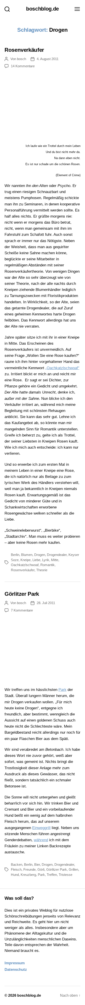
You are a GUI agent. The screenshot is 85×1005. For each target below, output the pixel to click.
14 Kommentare (23, 66)
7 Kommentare (22, 610)
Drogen (39, 555)
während (41, 840)
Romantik (47, 565)
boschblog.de (42, 8)
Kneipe (25, 560)
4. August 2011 (47, 59)
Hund (15, 875)
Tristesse (65, 875)
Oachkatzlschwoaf (25, 565)
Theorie (41, 570)
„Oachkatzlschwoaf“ (62, 368)
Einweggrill (41, 828)
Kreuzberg (28, 875)
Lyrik (45, 560)
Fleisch (16, 869)
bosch (21, 59)
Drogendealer (57, 555)
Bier (37, 864)
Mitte (54, 560)
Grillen (73, 869)
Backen (16, 864)
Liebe (36, 560)
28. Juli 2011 (46, 603)
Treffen (52, 875)
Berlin (15, 555)
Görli (40, 869)
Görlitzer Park (22, 594)
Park (62, 690)
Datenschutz (16, 969)
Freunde (29, 869)
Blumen (26, 555)
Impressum (15, 963)
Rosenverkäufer (24, 50)
